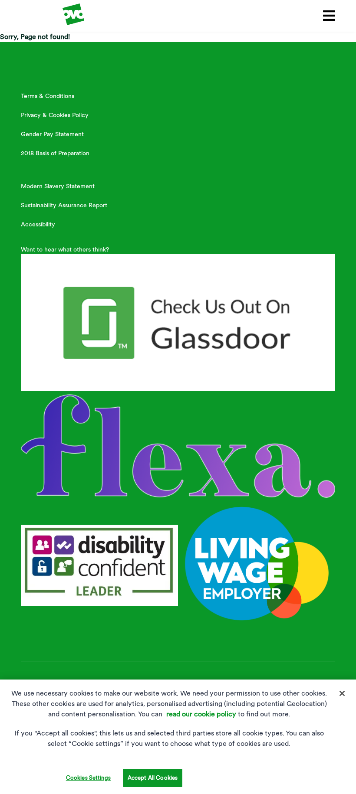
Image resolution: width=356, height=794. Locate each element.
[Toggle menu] (327, 16)
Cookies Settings (88, 777)
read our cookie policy (201, 714)
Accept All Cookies (153, 777)
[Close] (342, 693)
